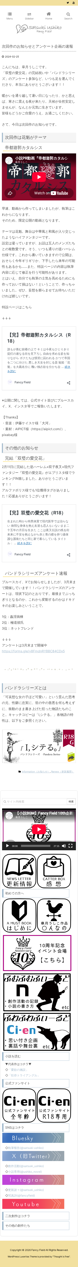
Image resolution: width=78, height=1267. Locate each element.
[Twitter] (68, 3)
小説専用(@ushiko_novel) (25, 1171)
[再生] (7, 846)
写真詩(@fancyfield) (21, 1195)
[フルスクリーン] (70, 846)
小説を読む (13, 1056)
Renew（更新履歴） (62, 771)
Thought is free (61, 1256)
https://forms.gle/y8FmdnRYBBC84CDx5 (33, 651)
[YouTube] (74, 3)
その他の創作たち (17, 1225)
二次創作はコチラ (17, 1216)
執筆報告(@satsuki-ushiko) (26, 1148)
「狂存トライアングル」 (24, 1075)
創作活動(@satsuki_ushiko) (26, 1166)
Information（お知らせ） (36, 771)
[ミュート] (64, 846)
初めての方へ (14, 893)
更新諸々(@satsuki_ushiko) (26, 1190)
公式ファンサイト (17, 1083)
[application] (39, 829)
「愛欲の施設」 (18, 1069)
